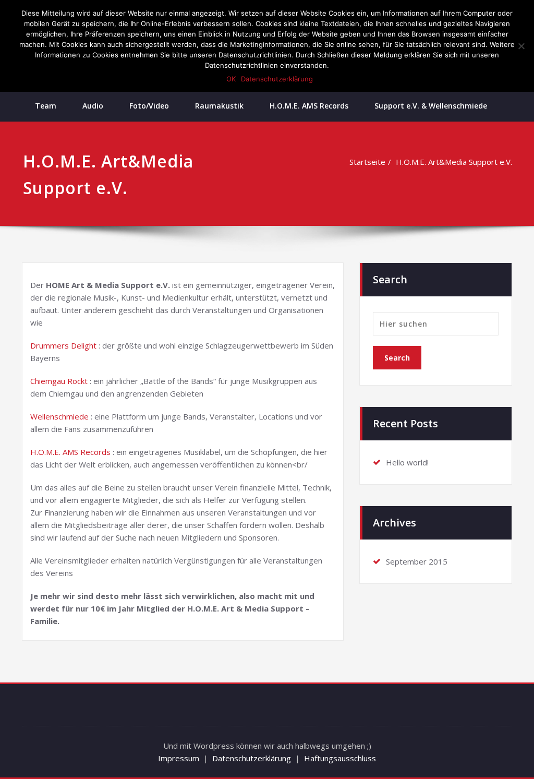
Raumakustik (219, 106)
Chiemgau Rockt (59, 381)
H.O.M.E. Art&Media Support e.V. (454, 162)
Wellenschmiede (59, 416)
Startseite (367, 162)
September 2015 (416, 561)
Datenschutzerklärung (251, 758)
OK (231, 79)
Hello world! (407, 462)
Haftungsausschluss (340, 758)
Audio (92, 106)
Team (45, 106)
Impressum (178, 758)
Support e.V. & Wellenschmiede (430, 106)
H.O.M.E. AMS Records (309, 106)
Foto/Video (149, 106)
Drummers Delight (63, 345)
